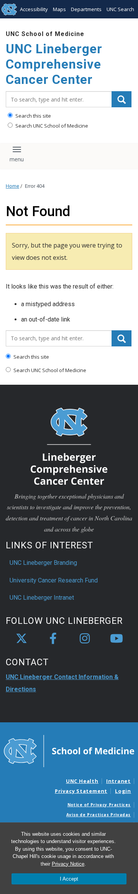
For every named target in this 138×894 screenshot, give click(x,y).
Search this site (32, 115)
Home (12, 186)
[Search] (121, 99)
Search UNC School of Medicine (51, 125)
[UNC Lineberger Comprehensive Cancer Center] (69, 445)
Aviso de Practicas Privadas (98, 814)
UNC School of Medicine (45, 34)
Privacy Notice (68, 864)
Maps (59, 9)
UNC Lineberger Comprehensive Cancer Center (54, 64)
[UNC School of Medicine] (69, 750)
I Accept (69, 879)
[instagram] (84, 639)
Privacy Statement (81, 790)
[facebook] (53, 639)
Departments (86, 9)
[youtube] (116, 639)
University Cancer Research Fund (54, 580)
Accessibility (34, 9)
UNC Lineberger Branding (43, 562)
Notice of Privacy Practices (99, 804)
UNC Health (82, 781)
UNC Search (120, 9)
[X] (21, 639)
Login (123, 790)
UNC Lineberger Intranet (42, 597)
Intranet (118, 781)
